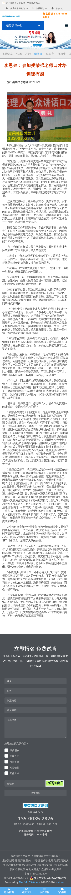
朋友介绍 (14, 756)
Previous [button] (1, 39)
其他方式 (14, 773)
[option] (35, 39)
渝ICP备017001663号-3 (16, 878)
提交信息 (35, 793)
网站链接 (14, 767)
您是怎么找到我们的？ (16, 743)
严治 (28, 54)
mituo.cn (61, 882)
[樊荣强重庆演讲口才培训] (10, 16)
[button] (54, 783)
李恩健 (38, 54)
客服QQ (59, 8)
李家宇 (50, 54)
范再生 (62, 54)
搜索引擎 (14, 761)
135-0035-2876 (35, 818)
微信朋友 (14, 750)
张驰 (19, 54)
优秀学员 (7, 54)
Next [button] (69, 39)
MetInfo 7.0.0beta (29, 882)
